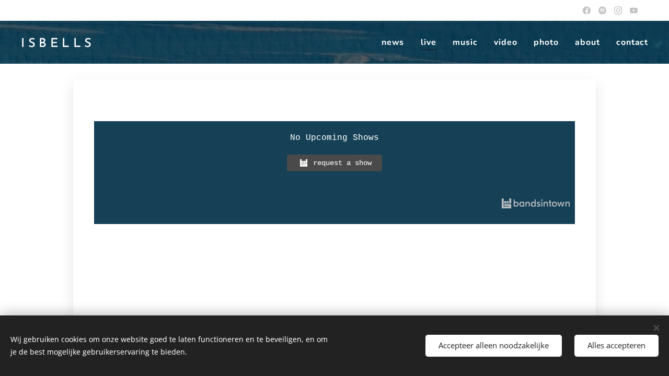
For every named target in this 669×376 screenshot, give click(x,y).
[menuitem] (395, 42)
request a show (342, 163)
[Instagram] (618, 10)
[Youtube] (633, 10)
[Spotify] (602, 10)
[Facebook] (586, 10)
